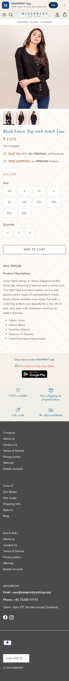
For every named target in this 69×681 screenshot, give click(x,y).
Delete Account (13, 469)
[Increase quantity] (29, 232)
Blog (6, 516)
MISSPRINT (17, 667)
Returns (8, 510)
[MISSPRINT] (35, 15)
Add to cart (34, 249)
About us (9, 439)
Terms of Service (13, 451)
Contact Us (10, 445)
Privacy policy (12, 457)
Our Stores (10, 492)
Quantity (9, 224)
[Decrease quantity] (7, 232)
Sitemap (8, 463)
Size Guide (9, 174)
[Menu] (4, 14)
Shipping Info (11, 504)
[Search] (12, 14)
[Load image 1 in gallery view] (34, 67)
